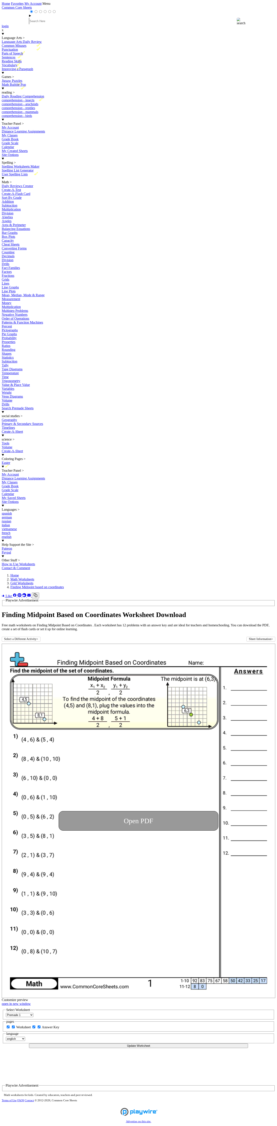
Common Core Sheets (17, 7)
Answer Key (50, 1027)
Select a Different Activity (21, 639)
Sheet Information (261, 639)
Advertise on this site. (138, 1121)
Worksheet (24, 1027)
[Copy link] (35, 595)
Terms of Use (9, 1100)
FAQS (20, 1100)
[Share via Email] (29, 596)
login (5, 26)
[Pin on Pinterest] (20, 596)
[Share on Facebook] (15, 596)
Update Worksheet (138, 1045)
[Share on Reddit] (24, 596)
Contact (29, 1100)
